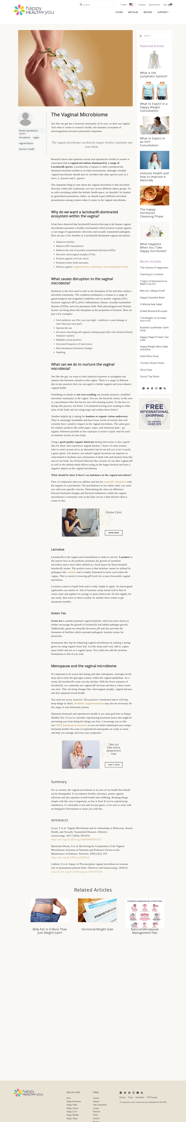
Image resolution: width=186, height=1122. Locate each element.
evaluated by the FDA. (158, 1102)
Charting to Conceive (151, 274)
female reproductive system (28, 131)
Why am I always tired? (152, 290)
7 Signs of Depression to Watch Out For (153, 282)
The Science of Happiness (154, 267)
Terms (130, 1097)
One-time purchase (46, 988)
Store (119, 12)
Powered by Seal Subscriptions (57, 1012)
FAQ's (95, 1115)
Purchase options (39, 982)
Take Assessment (100, 1105)
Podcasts (96, 1112)
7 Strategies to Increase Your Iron (153, 319)
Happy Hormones (74, 1101)
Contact (96, 1098)
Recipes (148, 12)
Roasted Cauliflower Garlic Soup (154, 329)
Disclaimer (139, 1097)
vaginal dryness (26, 143)
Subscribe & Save (43, 1002)
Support (165, 12)
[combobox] (97, 4)
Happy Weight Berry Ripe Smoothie (154, 348)
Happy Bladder (73, 1115)
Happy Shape (72, 1118)
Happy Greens (72, 1108)
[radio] (34, 988)
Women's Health (26, 149)
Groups (96, 1108)
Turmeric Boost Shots (152, 363)
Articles (133, 12)
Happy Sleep (72, 1105)
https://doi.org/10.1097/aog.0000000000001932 (76, 839)
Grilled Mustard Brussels (153, 311)
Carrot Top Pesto (149, 376)
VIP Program (152, 1097)
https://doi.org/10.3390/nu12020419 (70, 857)
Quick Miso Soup (149, 356)
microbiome (24, 137)
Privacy (122, 1097)
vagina (36, 137)
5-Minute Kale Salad (151, 304)
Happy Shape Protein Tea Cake (154, 338)
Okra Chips (146, 369)
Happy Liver (72, 1112)
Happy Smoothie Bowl (152, 297)
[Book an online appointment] (92, 522)
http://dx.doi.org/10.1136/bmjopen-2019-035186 (76, 871)
